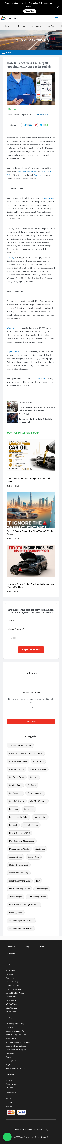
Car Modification (16, 801)
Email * (31, 707)
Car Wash (51, 26)
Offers (6, 26)
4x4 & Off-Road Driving (20, 745)
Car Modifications (38, 801)
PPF (38, 881)
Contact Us (11, 953)
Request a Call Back (31, 649)
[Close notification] (58, 7)
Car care (34, 777)
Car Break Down (16, 777)
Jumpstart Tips (15, 857)
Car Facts (32, 785)
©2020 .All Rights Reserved (31, 1137)
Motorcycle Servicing (18, 873)
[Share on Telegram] (25, 125)
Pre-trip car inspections (19, 889)
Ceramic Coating (30, 825)
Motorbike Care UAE (18, 865)
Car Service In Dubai (18, 817)
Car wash (13, 825)
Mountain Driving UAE (19, 881)
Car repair (13, 809)
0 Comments (42, 115)
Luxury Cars (33, 857)
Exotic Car (40, 849)
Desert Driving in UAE (19, 833)
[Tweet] (41, 125)
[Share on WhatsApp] (46, 125)
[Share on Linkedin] (30, 125)
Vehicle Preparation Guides (21, 920)
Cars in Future (40, 817)
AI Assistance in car (18, 761)
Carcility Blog (15, 785)
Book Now (29, 11)
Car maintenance (35, 793)
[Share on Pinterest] (36, 125)
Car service (29, 809)
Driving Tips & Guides (19, 849)
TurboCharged (15, 897)
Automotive (38, 761)
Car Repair (36, 26)
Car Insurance (15, 793)
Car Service (19, 26)
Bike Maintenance (38, 769)
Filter (8, 53)
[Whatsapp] (7, 1137)
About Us (11, 947)
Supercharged (42, 889)
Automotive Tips (16, 769)
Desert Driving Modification (21, 841)
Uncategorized (15, 912)
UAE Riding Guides (37, 897)
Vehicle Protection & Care (20, 928)
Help (27, 947)
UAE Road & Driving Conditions (24, 904)
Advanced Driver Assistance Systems (26, 753)
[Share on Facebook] (20, 125)
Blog (42, 947)
